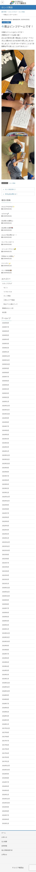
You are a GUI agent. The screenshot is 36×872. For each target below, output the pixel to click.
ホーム (4, 833)
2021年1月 (5, 583)
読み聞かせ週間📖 (7, 221)
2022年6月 (5, 517)
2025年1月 (5, 401)
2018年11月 (6, 687)
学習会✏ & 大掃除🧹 (8, 256)
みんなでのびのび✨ (8, 206)
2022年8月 (5, 509)
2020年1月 (5, 629)
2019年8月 (5, 649)
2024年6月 (5, 430)
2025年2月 (5, 397)
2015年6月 (5, 819)
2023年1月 (5, 492)
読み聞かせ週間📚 (7, 228)
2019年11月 (6, 637)
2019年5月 (5, 662)
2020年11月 (6, 592)
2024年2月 (5, 447)
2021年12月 (6, 542)
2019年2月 (5, 674)
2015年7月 (5, 815)
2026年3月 (5, 343)
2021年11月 (6, 546)
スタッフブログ (7, 283)
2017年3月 (5, 757)
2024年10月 (6, 414)
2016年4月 (5, 790)
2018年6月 (5, 707)
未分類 (4, 312)
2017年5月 (5, 749)
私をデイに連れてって (11, 304)
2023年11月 (6, 459)
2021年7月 (5, 563)
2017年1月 (5, 761)
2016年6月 (5, 786)
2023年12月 (6, 455)
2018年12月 (6, 683)
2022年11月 (6, 501)
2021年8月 (5, 558)
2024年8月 (5, 422)
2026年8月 (5, 323)
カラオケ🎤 (5, 213)
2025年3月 (5, 393)
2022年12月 (6, 496)
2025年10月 (6, 364)
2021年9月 (5, 554)
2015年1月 (5, 823)
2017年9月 (5, 732)
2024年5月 (5, 434)
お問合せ (4, 854)
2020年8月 (5, 604)
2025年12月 (6, 356)
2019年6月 (5, 658)
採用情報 (4, 846)
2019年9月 (5, 645)
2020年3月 (5, 621)
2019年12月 (6, 633)
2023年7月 (5, 476)
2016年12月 (6, 765)
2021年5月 (5, 571)
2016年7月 (5, 782)
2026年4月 (5, 339)
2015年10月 (6, 803)
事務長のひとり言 (7, 308)
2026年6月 (5, 331)
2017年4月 (5, 753)
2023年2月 (5, 488)
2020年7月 (5, 608)
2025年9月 (5, 368)
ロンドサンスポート (8, 242)
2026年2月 (5, 348)
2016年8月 (5, 778)
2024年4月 (5, 439)
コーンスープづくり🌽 (9, 249)
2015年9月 (5, 807)
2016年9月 (5, 774)
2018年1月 (5, 724)
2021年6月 (5, 567)
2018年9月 (5, 695)
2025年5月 (5, 385)
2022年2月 (5, 534)
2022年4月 (5, 525)
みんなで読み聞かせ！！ (9, 235)
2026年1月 (5, 352)
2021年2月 (5, 579)
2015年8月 (5, 811)
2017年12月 (6, 728)
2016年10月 (6, 769)
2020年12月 (6, 587)
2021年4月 (5, 575)
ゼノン (6, 287)
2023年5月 (5, 484)
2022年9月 (5, 505)
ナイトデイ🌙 (6, 263)
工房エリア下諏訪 (9, 300)
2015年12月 (6, 798)
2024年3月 (5, 443)
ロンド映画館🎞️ (7, 270)
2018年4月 (5, 716)
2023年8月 (5, 472)
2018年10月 (6, 691)
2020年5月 (5, 616)
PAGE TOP (33, 844)
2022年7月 (5, 513)
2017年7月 (5, 740)
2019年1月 (5, 678)
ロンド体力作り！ (10, 189)
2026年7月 (5, 327)
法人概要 (4, 841)
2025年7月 (5, 376)
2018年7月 (5, 703)
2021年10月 (6, 550)
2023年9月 (5, 467)
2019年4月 (5, 666)
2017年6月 (5, 745)
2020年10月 (6, 596)
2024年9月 (5, 418)
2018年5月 (5, 712)
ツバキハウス (8, 292)
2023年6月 (5, 480)
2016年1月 (5, 794)
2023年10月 (6, 463)
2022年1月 (5, 538)
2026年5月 (5, 335)
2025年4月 (5, 389)
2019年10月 (6, 641)
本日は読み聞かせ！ (11, 194)
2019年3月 (5, 670)
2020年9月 (5, 600)
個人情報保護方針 (7, 850)
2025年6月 (5, 381)
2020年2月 (5, 625)
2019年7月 (5, 654)
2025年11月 (6, 360)
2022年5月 (5, 521)
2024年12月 (6, 405)
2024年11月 (6, 410)
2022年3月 (5, 530)
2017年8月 (5, 736)
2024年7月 (5, 426)
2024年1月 (5, 451)
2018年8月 (5, 699)
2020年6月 (5, 612)
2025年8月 (5, 372)
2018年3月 (5, 720)
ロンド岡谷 (6, 22)
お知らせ (4, 837)
